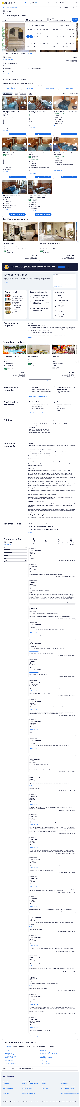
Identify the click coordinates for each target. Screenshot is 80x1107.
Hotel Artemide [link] (8, 1052)
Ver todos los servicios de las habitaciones (39, 412)
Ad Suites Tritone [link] (9, 1057)
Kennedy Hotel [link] (8, 1053)
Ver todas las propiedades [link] (11, 7)
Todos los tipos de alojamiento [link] (28, 1093)
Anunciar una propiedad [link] (7, 1088)
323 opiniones (7, 544)
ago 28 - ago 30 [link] (50, 88)
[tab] (8, 1046)
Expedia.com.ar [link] (6, 1068)
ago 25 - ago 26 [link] (30, 88)
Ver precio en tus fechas (17, 134)
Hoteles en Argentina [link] (26, 1086)
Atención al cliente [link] (65, 1083)
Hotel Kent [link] (7, 1050)
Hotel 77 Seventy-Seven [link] (10, 1054)
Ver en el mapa (57, 286)
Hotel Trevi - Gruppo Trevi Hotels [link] (48, 1061)
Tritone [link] (41, 1060)
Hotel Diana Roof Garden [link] (11, 1063)
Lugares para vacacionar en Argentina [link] (30, 1083)
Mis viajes (62, 2)
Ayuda (55, 2)
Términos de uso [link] (45, 1088)
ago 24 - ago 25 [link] (11, 88)
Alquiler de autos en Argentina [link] (28, 1091)
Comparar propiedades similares (41, 381)
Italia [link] (16, 1068)
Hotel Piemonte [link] (8, 1059)
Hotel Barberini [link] (43, 1056)
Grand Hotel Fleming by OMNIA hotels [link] (49, 1052)
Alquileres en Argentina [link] (27, 1088)
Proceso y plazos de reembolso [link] (67, 1088)
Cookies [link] (43, 1086)
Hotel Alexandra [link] (8, 1060)
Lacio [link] (20, 1068)
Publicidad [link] (4, 1096)
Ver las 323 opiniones (8, 59)
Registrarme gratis (71, 267)
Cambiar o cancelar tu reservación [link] (68, 1086)
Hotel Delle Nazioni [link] (44, 1059)
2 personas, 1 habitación (58, 20)
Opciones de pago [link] (65, 1091)
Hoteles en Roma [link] (26, 1068)
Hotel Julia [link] (42, 1054)
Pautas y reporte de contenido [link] (48, 1091)
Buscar (75, 19)
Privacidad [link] (44, 1083)
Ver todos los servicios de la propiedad (38, 396)
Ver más (6, 282)
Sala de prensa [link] (5, 1093)
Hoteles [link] (12, 1068)
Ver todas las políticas (34, 435)
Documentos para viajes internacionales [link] (69, 1096)
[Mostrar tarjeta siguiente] (77, 241)
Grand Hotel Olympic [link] (45, 1063)
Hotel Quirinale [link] (8, 1061)
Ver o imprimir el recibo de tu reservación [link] (70, 1093)
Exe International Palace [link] (10, 1056)
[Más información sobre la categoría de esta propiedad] (5, 13)
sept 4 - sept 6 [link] (69, 88)
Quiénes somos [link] (5, 1083)
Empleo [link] (4, 1086)
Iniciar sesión (74, 2)
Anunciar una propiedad (44, 2)
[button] (31, 33)
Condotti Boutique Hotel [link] (46, 1057)
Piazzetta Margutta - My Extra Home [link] (48, 1053)
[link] (73, 7)
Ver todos (5, 73)
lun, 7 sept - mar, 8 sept (35, 20)
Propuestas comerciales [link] (7, 1091)
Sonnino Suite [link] (43, 1050)
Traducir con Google (34, 632)
